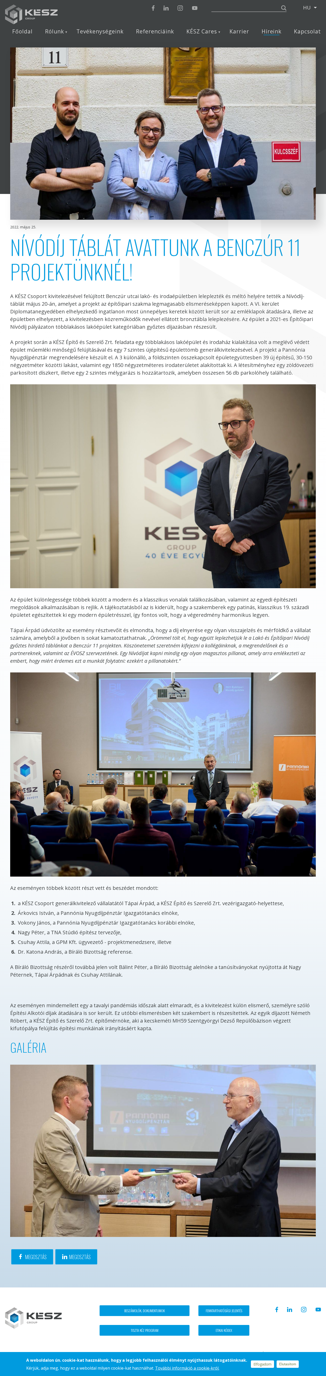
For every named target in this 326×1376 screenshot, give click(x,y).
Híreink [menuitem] (272, 31)
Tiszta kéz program (144, 1330)
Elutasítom (287, 1364)
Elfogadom (262, 1364)
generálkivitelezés (221, 349)
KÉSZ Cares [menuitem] (201, 31)
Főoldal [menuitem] (22, 31)
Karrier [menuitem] (239, 31)
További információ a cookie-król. (187, 1368)
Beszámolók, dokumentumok (144, 1310)
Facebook (153, 8)
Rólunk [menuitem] (54, 31)
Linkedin (166, 8)
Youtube (194, 8)
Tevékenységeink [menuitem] (99, 31)
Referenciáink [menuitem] (155, 31)
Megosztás (36, 1257)
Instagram (180, 8)
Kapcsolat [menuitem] (307, 31)
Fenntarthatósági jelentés (224, 1310)
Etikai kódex (224, 1330)
